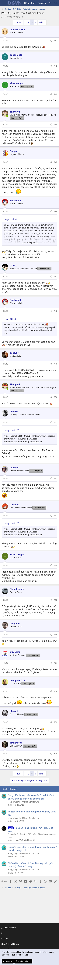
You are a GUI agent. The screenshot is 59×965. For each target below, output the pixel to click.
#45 (55, 162)
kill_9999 (8, 16)
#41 (55, 40)
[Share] (51, 40)
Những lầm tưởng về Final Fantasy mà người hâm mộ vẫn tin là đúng (31, 864)
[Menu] (4, 3)
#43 (55, 94)
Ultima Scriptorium (30, 801)
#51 (55, 422)
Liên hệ (4, 938)
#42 (55, 65)
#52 (55, 478)
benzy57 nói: (10, 430)
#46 (55, 211)
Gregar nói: (9, 219)
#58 (55, 691)
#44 (55, 124)
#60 (55, 753)
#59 (55, 722)
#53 (55, 515)
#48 (55, 311)
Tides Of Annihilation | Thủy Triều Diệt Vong (30, 829)
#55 (55, 600)
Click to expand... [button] (30, 242)
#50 (55, 397)
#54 (55, 565)
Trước (19, 22)
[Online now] (6, 116)
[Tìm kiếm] (55, 3)
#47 (55, 276)
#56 (55, 634)
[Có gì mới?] (50, 3)
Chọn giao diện (10, 927)
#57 (55, 662)
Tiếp (41, 22)
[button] (29, 933)
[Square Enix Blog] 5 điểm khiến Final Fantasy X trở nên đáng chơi (32, 848)
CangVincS (13, 834)
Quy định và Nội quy (10, 944)
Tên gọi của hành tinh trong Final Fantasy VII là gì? (32, 813)
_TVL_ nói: (8, 318)
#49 (55, 363)
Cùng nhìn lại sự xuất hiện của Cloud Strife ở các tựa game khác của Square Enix (31, 796)
